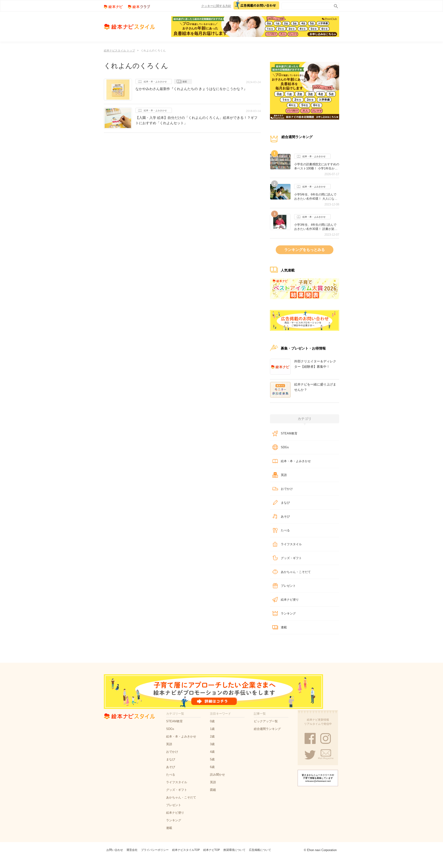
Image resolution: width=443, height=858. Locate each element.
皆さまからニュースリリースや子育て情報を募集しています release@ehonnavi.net (318, 778)
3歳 (212, 744)
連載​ (284, 627)
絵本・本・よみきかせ (155, 81)
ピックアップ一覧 (266, 721)
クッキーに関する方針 (216, 6)
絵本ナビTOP (211, 850)
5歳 (212, 759)
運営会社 (132, 850)
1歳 (212, 729)
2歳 (212, 736)
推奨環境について (234, 850)
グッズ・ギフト (291, 558)
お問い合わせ (114, 850)
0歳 (212, 721)
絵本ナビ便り (290, 599)
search (335, 5)
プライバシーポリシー (155, 850)
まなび (285, 502)
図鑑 (213, 790)
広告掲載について (260, 850)
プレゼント (288, 585)
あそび (285, 516)
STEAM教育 (289, 433)
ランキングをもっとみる (304, 250)
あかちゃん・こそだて (296, 572)
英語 (284, 475)
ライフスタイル (291, 544)
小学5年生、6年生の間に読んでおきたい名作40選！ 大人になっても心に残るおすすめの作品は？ (316, 197)
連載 (184, 81)
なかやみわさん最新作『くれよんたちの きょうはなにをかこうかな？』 (191, 89)
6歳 (212, 767)
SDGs (285, 447)
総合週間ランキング (267, 729)
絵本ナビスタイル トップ (119, 50)
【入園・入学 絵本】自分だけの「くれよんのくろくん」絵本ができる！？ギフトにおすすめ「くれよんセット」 (196, 120)
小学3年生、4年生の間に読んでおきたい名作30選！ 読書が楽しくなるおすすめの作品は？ (315, 227)
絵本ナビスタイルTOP (186, 850)
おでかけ (287, 489)
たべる (285, 530)
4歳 (212, 751)
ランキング (288, 613)
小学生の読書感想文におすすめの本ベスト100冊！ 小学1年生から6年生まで (316, 166)
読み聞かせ (217, 774)
